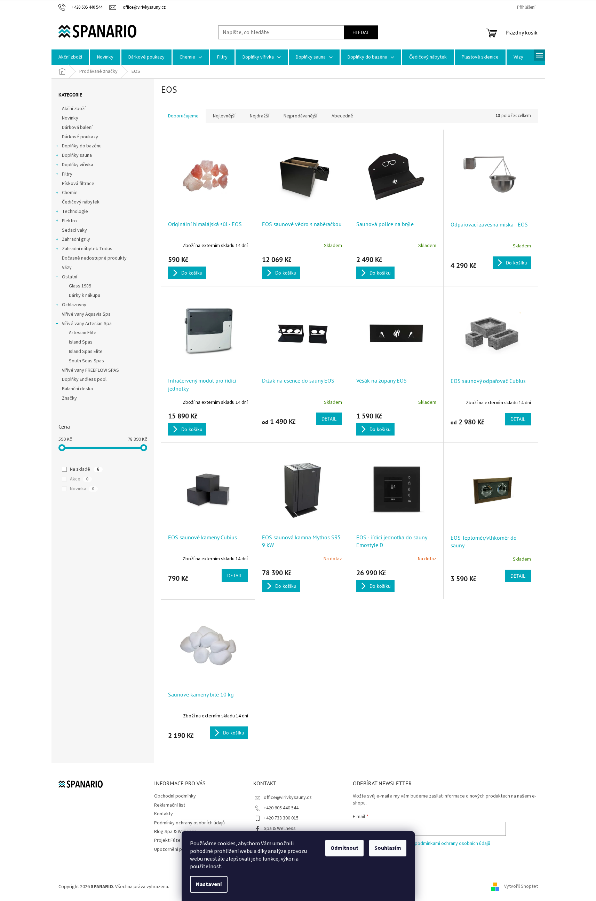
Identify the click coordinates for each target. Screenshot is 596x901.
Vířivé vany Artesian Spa (87, 323)
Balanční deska (77, 388)
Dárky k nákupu (84, 295)
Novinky (70, 118)
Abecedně (342, 116)
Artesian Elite (82, 332)
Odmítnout (344, 848)
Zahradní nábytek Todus (87, 248)
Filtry (67, 174)
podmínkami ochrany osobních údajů (452, 843)
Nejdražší (259, 116)
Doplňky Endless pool (84, 379)
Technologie (75, 211)
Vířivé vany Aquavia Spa (86, 314)
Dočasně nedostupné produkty (94, 258)
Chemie (70, 192)
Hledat (360, 32)
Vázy (67, 267)
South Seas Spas (86, 360)
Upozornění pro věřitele (179, 849)
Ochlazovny (74, 304)
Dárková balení (77, 127)
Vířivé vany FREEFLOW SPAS (90, 370)
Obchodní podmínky (175, 796)
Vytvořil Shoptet (521, 886)
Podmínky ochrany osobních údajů (189, 822)
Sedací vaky (74, 230)
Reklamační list (169, 805)
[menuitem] (70, 57)
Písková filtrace (78, 183)
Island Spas (81, 342)
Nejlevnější (224, 116)
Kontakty (163, 813)
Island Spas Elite (86, 351)
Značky (69, 398)
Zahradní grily (76, 239)
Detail (328, 419)
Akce (79, 479)
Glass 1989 (80, 286)
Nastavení (209, 884)
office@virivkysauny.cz (288, 797)
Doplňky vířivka (77, 164)
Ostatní (69, 277)
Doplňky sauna (77, 155)
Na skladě (84, 469)
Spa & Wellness (280, 828)
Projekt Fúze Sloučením (178, 840)
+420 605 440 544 (281, 807)
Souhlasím (387, 848)
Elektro (69, 220)
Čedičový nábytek (81, 202)
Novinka (82, 488)
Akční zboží (74, 108)
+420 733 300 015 (281, 818)
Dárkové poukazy (80, 136)
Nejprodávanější (300, 116)
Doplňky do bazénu (82, 146)
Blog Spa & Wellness (175, 831)
